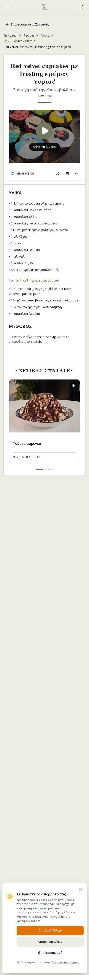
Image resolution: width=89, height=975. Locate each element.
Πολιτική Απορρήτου (65, 962)
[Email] (67, 173)
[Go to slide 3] (49, 469)
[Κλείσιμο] (80, 889)
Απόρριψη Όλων (50, 942)
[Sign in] (82, 7)
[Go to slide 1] (39, 469)
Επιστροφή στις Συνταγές (30, 24)
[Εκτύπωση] (57, 173)
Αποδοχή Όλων (50, 930)
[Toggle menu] (6, 7)
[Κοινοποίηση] (76, 173)
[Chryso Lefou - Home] (44, 7)
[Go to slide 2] (45, 469)
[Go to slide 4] (52, 469)
